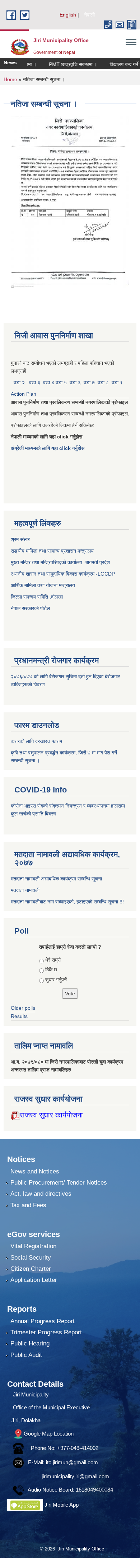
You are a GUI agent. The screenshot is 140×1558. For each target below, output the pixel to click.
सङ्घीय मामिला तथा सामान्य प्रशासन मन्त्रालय (52, 551)
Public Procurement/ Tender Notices (58, 1182)
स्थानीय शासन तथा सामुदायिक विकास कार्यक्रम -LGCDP (63, 574)
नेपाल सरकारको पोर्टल (30, 608)
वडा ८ (103, 382)
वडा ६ (75, 382)
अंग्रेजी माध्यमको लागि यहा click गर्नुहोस (48, 448)
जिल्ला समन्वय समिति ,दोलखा (37, 597)
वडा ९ (117, 382)
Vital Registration (33, 1246)
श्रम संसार (21, 539)
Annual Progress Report (42, 1321)
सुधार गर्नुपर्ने (56, 979)
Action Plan (24, 394)
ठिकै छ (51, 969)
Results (19, 1016)
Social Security (30, 1257)
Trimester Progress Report (46, 1332)
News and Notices (34, 1171)
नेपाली (89, 15)
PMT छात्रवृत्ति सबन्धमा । (60, 64)
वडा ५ (61, 382)
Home (10, 79)
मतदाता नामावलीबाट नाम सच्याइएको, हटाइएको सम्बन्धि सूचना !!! (67, 901)
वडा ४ (49, 382)
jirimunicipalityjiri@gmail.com (75, 1476)
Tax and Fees (28, 1205)
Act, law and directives (40, 1193)
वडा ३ (34, 382)
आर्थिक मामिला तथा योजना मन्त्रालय (43, 585)
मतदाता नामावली (25, 890)
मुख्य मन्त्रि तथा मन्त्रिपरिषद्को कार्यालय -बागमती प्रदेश (62, 562)
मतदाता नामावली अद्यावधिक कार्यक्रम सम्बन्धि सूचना (56, 879)
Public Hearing (30, 1343)
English (68, 15)
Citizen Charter (30, 1268)
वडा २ (19, 382)
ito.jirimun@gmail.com (72, 1462)
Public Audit (26, 1355)
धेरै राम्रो (53, 960)
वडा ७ (89, 382)
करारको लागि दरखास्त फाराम (36, 741)
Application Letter (33, 1279)
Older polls (23, 1008)
